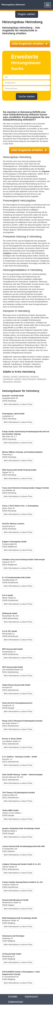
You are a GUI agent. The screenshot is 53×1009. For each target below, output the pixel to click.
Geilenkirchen (23, 377)
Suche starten (26, 96)
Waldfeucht (41, 379)
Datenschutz (15, 1001)
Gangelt (14, 377)
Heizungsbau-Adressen (13, 4)
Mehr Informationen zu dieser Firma (18, 404)
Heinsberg (34, 377)
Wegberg (17, 382)
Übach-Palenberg (29, 379)
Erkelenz (6, 377)
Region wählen (26, 14)
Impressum (31, 996)
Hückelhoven (8, 379)
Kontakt (12, 996)
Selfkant (17, 379)
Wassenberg (8, 382)
